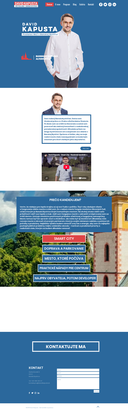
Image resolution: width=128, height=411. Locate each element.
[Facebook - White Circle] (101, 4)
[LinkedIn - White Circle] (114, 4)
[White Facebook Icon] (29, 393)
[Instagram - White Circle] (110, 4)
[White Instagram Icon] (35, 393)
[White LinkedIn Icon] (38, 393)
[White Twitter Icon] (32, 393)
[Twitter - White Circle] (105, 4)
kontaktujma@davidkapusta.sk (39, 383)
